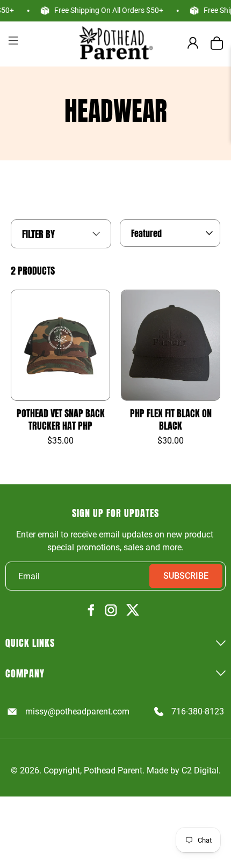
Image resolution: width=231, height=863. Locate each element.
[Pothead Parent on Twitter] (132, 610)
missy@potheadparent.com (77, 711)
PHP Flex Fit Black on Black (171, 419)
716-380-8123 (197, 711)
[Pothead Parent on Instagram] (111, 610)
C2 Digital (200, 770)
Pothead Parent (113, 770)
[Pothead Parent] (116, 42)
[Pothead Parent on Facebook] (91, 610)
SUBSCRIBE (185, 576)
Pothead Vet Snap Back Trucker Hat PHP (61, 419)
